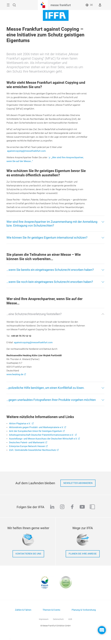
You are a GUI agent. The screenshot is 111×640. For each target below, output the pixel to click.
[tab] (55, 224)
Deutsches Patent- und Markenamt (26, 442)
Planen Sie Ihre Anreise (83, 553)
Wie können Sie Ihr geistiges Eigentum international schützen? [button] (46, 237)
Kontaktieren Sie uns (28, 553)
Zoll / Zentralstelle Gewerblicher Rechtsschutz (32, 450)
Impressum (43, 619)
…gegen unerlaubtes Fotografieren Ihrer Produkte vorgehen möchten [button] (51, 400)
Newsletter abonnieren (77, 483)
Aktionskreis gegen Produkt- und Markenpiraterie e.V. (36, 427)
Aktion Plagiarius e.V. (20, 423)
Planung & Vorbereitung (84, 610)
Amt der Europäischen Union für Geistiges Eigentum (35, 431)
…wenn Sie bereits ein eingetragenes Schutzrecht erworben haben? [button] (50, 269)
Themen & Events (51, 610)
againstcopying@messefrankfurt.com (26, 151)
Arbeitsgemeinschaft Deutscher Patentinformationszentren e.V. (41, 435)
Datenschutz (58, 619)
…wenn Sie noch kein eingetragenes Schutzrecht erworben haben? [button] (49, 282)
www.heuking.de (14, 374)
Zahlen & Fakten (23, 610)
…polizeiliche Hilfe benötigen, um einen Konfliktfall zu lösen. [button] (45, 387)
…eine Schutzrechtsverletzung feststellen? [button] (34, 314)
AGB (70, 619)
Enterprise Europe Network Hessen (27, 446)
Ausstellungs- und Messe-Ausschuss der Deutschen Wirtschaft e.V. (43, 438)
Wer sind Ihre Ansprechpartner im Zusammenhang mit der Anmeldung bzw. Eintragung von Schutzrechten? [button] (51, 223)
